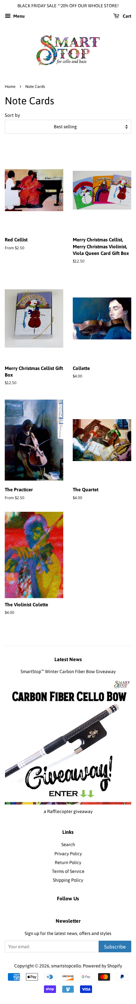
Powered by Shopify (102, 965)
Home (10, 86)
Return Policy (68, 862)
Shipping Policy (68, 880)
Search (68, 844)
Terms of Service (68, 871)
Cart (126, 16)
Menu (18, 16)
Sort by (12, 115)
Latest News (68, 659)
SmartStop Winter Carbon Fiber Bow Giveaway (68, 671)
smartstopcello (66, 965)
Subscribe (115, 946)
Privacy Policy (68, 853)
